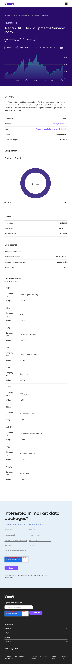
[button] (66, 3)
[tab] (8, 158)
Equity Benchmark (60, 124)
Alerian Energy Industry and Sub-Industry (52, 129)
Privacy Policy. (8, 577)
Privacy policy (54, 657)
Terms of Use (64, 657)
